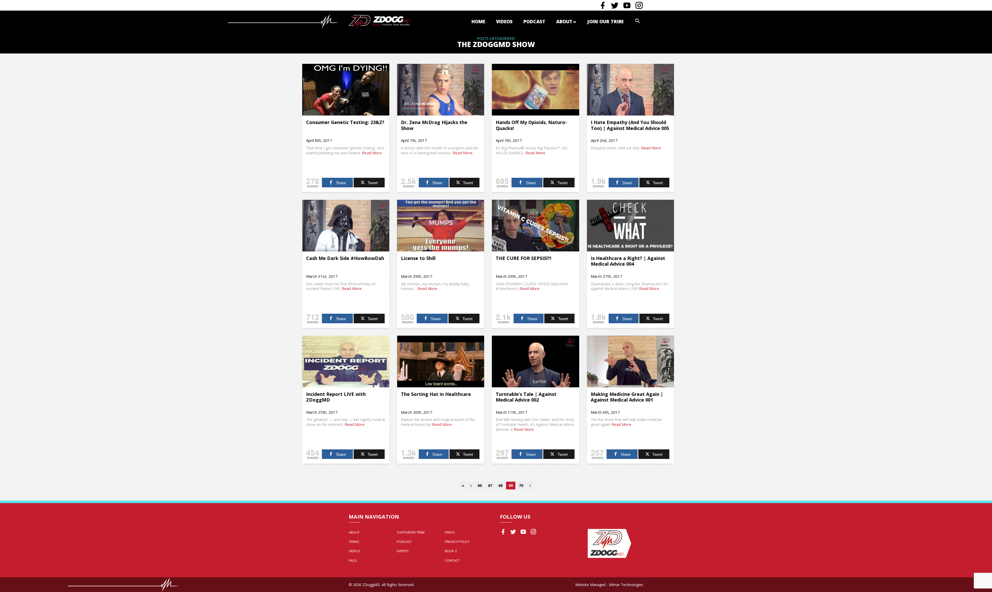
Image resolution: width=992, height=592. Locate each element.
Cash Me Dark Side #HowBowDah (345, 258)
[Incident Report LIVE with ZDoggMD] (345, 361)
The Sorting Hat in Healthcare (436, 394)
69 (511, 485)
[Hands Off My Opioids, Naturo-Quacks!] (535, 90)
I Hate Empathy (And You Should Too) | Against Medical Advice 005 (630, 125)
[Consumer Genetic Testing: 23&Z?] (345, 90)
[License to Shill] (440, 225)
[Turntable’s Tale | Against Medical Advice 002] (535, 361)
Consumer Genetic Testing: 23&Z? (345, 122)
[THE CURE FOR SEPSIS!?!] (535, 225)
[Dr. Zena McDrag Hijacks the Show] (440, 90)
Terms (354, 541)
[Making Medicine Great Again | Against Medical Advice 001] (630, 361)
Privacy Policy (457, 541)
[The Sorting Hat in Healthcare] (440, 361)
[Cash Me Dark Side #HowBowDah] (345, 225)
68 (500, 485)
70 (521, 485)
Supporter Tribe (411, 532)
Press (450, 532)
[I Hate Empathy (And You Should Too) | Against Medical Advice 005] (630, 90)
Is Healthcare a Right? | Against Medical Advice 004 (628, 261)
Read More (372, 152)
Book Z (451, 551)
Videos (504, 21)
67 (490, 485)
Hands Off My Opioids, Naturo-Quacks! (531, 125)
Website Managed (590, 584)
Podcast (534, 21)
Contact (452, 560)
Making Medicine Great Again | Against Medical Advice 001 (627, 397)
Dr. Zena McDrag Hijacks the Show (434, 125)
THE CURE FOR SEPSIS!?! (523, 258)
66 (480, 485)
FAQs (353, 560)
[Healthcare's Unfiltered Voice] (379, 21)
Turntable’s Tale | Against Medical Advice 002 (526, 397)
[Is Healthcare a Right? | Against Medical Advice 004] (630, 225)
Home (478, 21)
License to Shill (418, 258)
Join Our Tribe (605, 21)
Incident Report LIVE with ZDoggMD (336, 397)
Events (403, 551)
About (564, 21)
